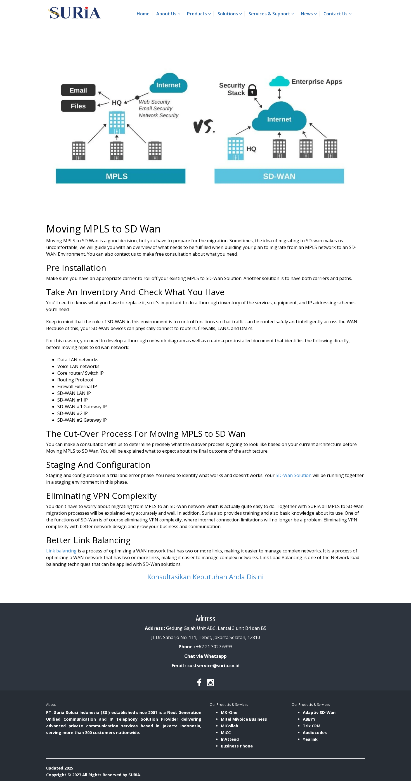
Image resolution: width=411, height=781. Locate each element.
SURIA (134, 774)
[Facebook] (199, 682)
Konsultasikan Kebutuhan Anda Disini (205, 576)
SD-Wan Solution (293, 475)
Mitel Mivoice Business (244, 719)
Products (197, 14)
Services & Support (270, 14)
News (307, 14)
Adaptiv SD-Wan (319, 712)
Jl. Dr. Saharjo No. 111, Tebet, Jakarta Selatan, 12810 (205, 637)
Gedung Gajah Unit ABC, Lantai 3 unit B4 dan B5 (205, 628)
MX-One (229, 712)
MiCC (226, 732)
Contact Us (336, 14)
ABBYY (309, 719)
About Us (167, 14)
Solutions (228, 14)
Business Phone (237, 746)
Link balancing (61, 551)
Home (143, 14)
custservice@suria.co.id (213, 666)
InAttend (230, 739)
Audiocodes (315, 732)
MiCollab (229, 725)
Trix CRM (311, 725)
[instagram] (210, 682)
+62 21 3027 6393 (214, 647)
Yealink (310, 739)
